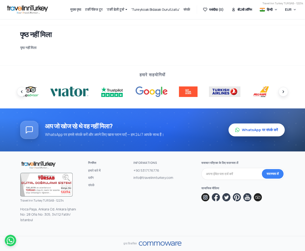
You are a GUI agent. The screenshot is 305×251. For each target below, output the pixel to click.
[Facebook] (216, 197)
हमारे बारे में (94, 170)
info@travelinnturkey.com (153, 177)
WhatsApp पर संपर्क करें (260, 129)
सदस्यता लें (273, 173)
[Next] (283, 91)
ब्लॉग (91, 177)
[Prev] (21, 91)
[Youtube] (247, 197)
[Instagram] (205, 197)
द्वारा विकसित (130, 243)
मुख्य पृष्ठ (75, 9)
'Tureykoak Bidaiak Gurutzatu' (155, 9)
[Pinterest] (237, 197)
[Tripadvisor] (258, 197)
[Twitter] (226, 197)
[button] (117, 9)
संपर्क (186, 9)
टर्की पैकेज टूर (94, 9)
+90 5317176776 (146, 170)
